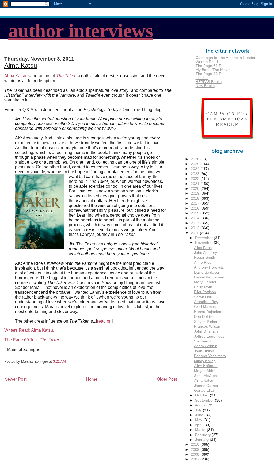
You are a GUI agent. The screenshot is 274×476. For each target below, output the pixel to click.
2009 (195, 450)
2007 (195, 459)
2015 (195, 213)
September (205, 400)
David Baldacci (206, 272)
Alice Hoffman (206, 366)
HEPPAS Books (209, 82)
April (199, 425)
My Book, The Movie (213, 70)
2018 (195, 199)
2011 (195, 233)
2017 (195, 203)
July (199, 410)
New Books (205, 86)
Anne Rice (202, 262)
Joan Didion (204, 351)
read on (104, 321)
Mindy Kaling (205, 361)
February (203, 435)
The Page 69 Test (211, 66)
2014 (195, 218)
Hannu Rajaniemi (208, 312)
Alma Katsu (20, 65)
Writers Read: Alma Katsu (28, 330)
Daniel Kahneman (209, 277)
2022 (195, 179)
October (202, 395)
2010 (195, 445)
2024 (195, 169)
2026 (195, 159)
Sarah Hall (203, 297)
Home (91, 379)
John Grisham (206, 331)
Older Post (167, 379)
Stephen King (205, 341)
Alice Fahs (203, 248)
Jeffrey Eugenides (209, 336)
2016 (195, 208)
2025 (195, 164)
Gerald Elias (204, 390)
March (201, 430)
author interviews (80, 30)
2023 (195, 174)
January (202, 440)
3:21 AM (59, 362)
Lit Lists (202, 78)
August (201, 405)
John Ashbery (205, 253)
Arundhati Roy (206, 302)
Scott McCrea (205, 376)
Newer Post (15, 379)
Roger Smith (204, 257)
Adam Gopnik (205, 346)
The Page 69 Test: (31, 340)
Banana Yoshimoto (210, 356)
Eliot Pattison (205, 292)
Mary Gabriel (205, 282)
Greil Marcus (205, 307)
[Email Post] (67, 362)
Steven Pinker (206, 322)
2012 (195, 228)
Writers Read (207, 62)
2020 (195, 189)
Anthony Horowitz (209, 267)
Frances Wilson (207, 326)
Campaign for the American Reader (226, 58)
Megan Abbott (206, 371)
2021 (195, 184)
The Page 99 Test (211, 74)
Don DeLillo (204, 317)
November (204, 243)
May (199, 420)
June (199, 415)
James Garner (206, 386)
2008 (195, 454)
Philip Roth (203, 287)
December (204, 238)
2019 (195, 193)
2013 (195, 223)
